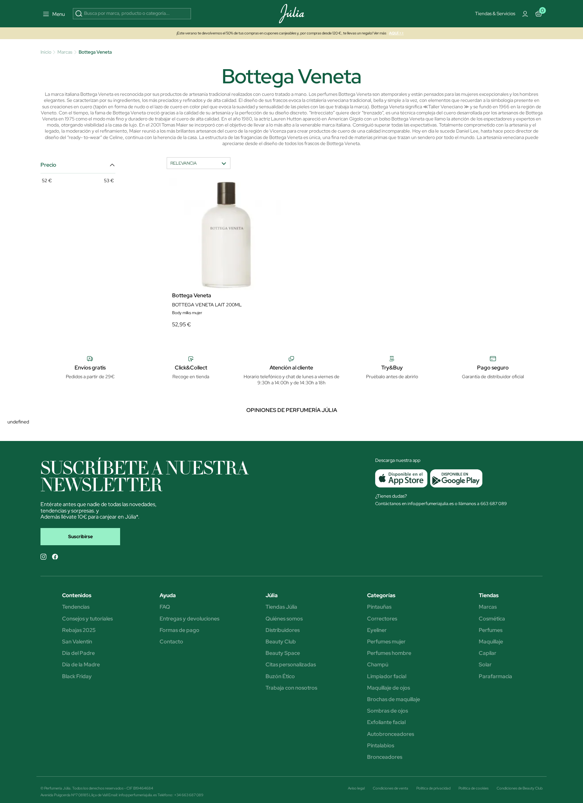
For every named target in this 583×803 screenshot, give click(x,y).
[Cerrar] (394, 88)
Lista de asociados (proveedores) (224, 184)
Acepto (317, 202)
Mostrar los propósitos (265, 202)
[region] (294, 150)
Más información (246, 147)
